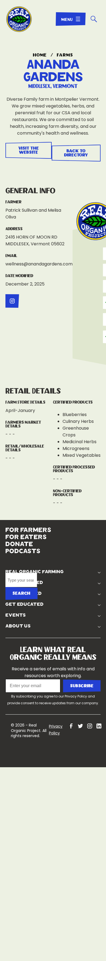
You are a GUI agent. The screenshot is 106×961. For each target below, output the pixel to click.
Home (40, 55)
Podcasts (22, 546)
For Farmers (28, 525)
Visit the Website (27, 150)
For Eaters (26, 532)
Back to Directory (77, 150)
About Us (75, 613)
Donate (19, 539)
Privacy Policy (76, 683)
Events (73, 602)
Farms (65, 55)
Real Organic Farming (73, 531)
